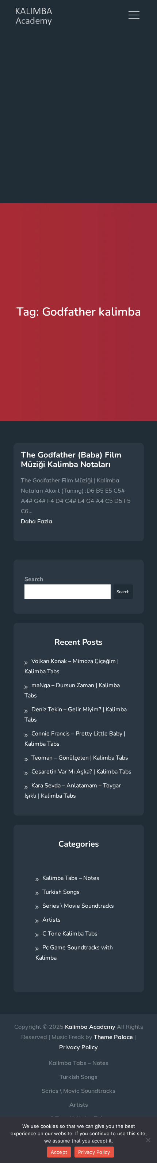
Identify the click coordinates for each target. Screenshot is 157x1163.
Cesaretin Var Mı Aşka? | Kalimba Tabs (81, 772)
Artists (51, 920)
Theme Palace (113, 1036)
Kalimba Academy (90, 1026)
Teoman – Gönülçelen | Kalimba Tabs (79, 758)
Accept (59, 1152)
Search (33, 579)
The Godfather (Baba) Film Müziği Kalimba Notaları (71, 459)
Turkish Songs (61, 892)
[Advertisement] (78, 117)
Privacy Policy (78, 1047)
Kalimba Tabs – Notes (70, 878)
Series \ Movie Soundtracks (78, 906)
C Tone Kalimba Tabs (69, 934)
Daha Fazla (36, 521)
